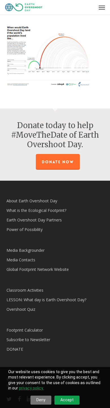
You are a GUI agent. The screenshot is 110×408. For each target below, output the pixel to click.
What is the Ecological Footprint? (36, 210)
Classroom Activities (24, 290)
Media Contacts (20, 259)
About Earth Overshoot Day (31, 200)
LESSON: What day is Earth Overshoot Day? (46, 299)
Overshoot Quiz (20, 309)
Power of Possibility (24, 229)
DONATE (14, 349)
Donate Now (58, 161)
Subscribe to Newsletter (28, 339)
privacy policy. (31, 388)
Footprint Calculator (24, 330)
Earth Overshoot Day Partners (34, 220)
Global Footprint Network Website (37, 269)
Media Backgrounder (25, 250)
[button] (102, 7)
